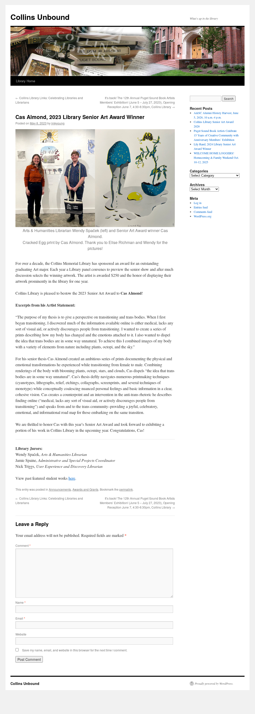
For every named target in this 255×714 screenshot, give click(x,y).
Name (20, 602)
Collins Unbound (39, 16)
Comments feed (203, 212)
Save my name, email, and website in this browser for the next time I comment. (74, 650)
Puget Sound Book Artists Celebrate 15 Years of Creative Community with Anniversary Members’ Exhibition (216, 135)
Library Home (25, 81)
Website (20, 634)
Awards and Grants (85, 489)
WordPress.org (202, 216)
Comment (23, 545)
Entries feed (201, 207)
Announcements (60, 489)
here (71, 478)
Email (20, 618)
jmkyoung (57, 123)
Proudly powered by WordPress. (214, 683)
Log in (197, 203)
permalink (126, 489)
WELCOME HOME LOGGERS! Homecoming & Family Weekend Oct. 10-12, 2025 (216, 157)
